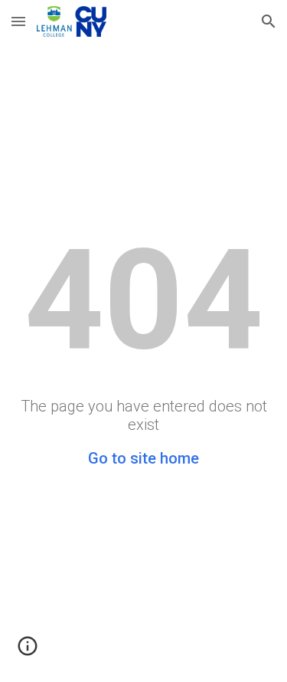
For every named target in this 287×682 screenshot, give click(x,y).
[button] (18, 21)
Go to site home (143, 458)
